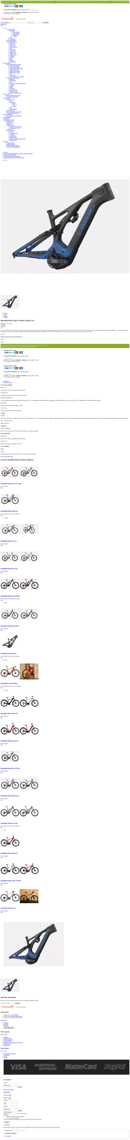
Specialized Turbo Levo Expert (10, 596)
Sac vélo (12, 132)
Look (11, 101)
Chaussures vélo (10, 125)
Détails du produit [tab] (8, 382)
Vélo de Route (7, 63)
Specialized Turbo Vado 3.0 (9, 713)
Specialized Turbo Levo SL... (9, 568)
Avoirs (5, 1056)
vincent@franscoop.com (16, 1016)
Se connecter (7, 1092)
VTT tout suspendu (11, 40)
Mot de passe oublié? (9, 1089)
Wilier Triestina (13, 109)
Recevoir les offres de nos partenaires (15, 1116)
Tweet (5, 314)
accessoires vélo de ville (12, 97)
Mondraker (12, 38)
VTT (5, 28)
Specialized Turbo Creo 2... (9, 541)
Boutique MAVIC (11, 144)
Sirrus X (15, 106)
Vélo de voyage (10, 110)
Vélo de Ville (7, 94)
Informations (4, 1020)
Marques (6, 141)
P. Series (15, 36)
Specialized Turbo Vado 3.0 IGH (11, 880)
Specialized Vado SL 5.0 (8, 908)
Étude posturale (7, 1044)
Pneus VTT (12, 44)
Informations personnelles (10, 1053)
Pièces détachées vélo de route (14, 64)
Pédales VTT (13, 53)
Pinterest (6, 317)
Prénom (5, 1100)
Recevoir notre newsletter (22, 1118)
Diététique (12, 79)
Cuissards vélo (10, 122)
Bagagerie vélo (13, 140)
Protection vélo (13, 137)
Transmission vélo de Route (16, 68)
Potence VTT (13, 52)
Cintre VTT (12, 51)
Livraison (6, 1037)
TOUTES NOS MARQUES (13, 147)
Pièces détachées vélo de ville (14, 95)
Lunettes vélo (13, 136)
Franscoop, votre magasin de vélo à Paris (13, 1042)
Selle (11, 48)
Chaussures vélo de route (16, 126)
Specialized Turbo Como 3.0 (9, 741)
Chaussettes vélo (14, 133)
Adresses (6, 1057)
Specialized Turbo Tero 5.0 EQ (10, 768)
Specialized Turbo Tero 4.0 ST (10, 626)
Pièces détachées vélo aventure (14, 111)
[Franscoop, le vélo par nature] (14, 21)
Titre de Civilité (7, 1097)
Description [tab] (6, 381)
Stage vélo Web (7, 1041)
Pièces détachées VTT (12, 41)
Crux (14, 105)
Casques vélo (10, 129)
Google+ (6, 316)
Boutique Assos (10, 143)
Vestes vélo (9, 124)
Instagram (6, 1025)
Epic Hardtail (16, 32)
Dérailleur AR (13, 61)
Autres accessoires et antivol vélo (17, 138)
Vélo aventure (7, 98)
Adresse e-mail (8, 1130)
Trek (11, 37)
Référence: (3, 323)
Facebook (6, 1022)
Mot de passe (7, 1085)
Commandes (7, 1055)
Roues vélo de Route (15, 65)
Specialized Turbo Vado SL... (10, 511)
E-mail (5, 1082)
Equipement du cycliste (9, 120)
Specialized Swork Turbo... (9, 653)
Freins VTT (12, 45)
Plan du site (6, 1045)
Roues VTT (12, 42)
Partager (6, 313)
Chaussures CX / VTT (15, 128)
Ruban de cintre (13, 90)
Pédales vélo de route (15, 72)
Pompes (11, 86)
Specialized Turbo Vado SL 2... (10, 795)
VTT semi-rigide (11, 29)
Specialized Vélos (9, 456)
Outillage (12, 60)
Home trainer (13, 80)
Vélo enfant (6, 118)
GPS (11, 59)
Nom (5, 1103)
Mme (10, 1099)
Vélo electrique (7, 117)
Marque (2, 456)
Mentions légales (8, 1038)
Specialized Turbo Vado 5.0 (9, 853)
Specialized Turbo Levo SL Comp (11, 483)
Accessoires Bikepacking (13, 113)
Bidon (11, 87)
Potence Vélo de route (15, 71)
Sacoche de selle (13, 91)
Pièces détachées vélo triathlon (14, 115)
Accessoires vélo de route (13, 78)
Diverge (14, 103)
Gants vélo (12, 134)
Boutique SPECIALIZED (13, 145)
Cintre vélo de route (14, 70)
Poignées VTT (13, 55)
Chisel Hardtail (16, 33)
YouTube (6, 1024)
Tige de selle (13, 49)
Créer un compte (8, 1095)
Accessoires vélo (11, 130)
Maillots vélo (10, 121)
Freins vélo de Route (14, 67)
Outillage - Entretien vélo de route (18, 83)
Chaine (11, 57)
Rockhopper (16, 34)
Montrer (20, 1087)
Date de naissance (8, 1112)
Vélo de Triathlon (8, 114)
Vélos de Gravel (10, 99)
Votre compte (5, 1048)
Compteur (12, 56)
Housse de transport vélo (15, 93)
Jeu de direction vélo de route (17, 76)
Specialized (12, 30)
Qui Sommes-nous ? (8, 1039)
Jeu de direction (13, 47)
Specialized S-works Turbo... (9, 683)
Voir (2, 487)
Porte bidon (12, 88)
